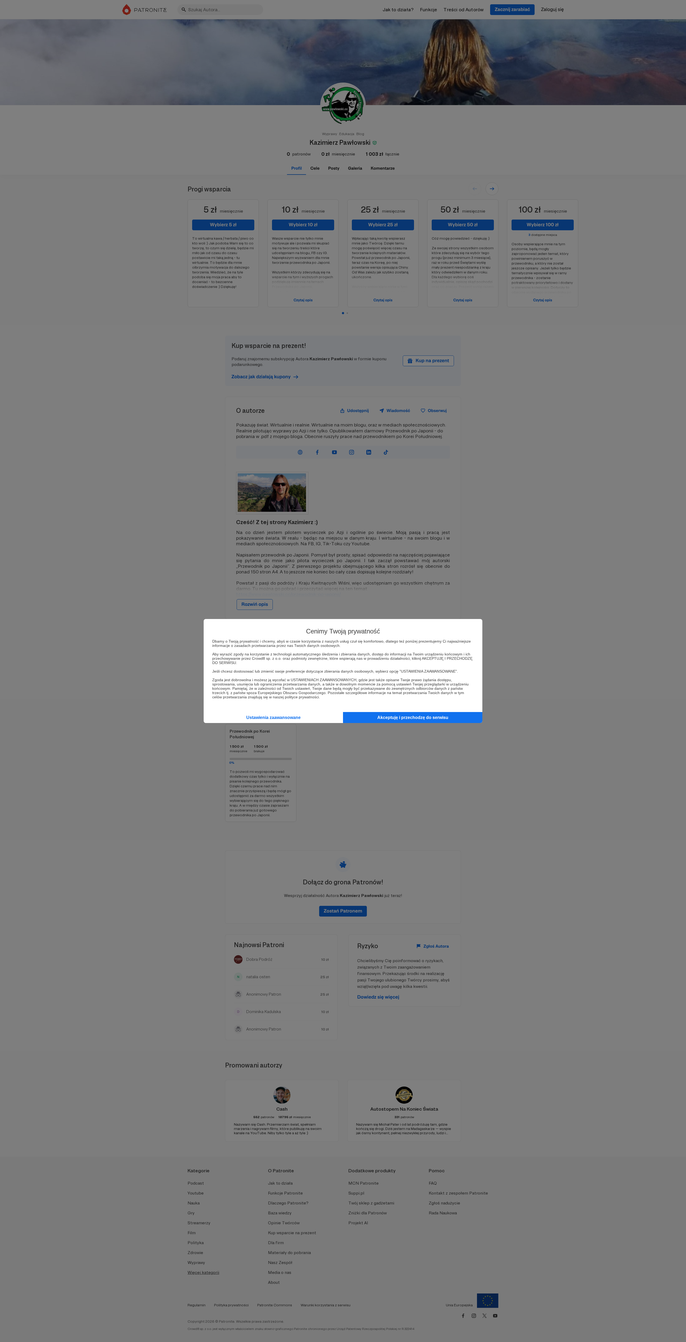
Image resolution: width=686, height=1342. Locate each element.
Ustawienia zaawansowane (273, 717)
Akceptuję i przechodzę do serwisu (412, 717)
